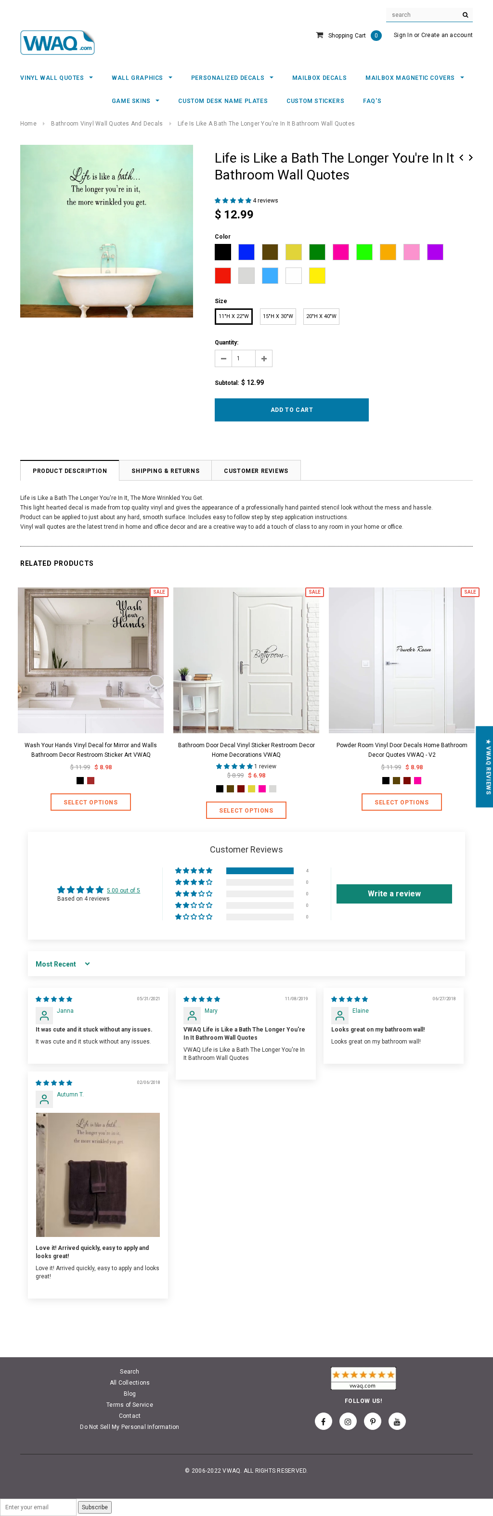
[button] (234, 200)
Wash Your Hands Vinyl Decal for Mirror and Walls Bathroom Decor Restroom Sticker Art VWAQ (91, 750)
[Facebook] (323, 1421)
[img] (54, 999)
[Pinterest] (372, 1421)
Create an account (447, 35)
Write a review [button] (394, 893)
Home (28, 123)
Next (471, 157)
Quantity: (226, 342)
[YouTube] (397, 1421)
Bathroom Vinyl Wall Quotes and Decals (107, 123)
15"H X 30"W (278, 316)
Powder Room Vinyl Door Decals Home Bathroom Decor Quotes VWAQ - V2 (402, 750)
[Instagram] (348, 1421)
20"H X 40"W (321, 316)
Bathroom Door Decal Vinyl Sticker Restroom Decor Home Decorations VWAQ (246, 750)
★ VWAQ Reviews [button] (488, 766)
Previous (461, 157)
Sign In (403, 35)
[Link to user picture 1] (98, 1174)
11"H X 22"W (234, 316)
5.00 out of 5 (123, 890)
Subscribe (95, 1507)
